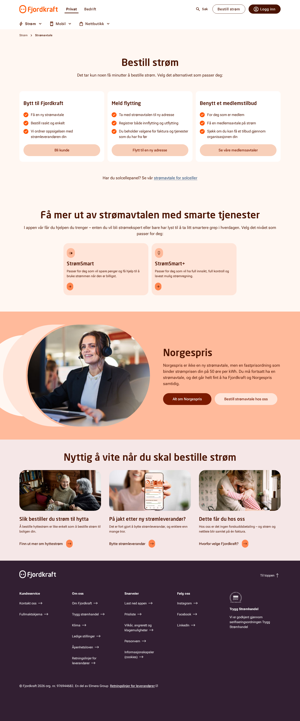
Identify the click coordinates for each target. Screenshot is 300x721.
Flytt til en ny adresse (150, 150)
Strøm (23, 35)
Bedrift (90, 9)
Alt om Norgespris (187, 399)
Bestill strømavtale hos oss (246, 399)
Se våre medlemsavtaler (238, 150)
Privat (71, 9)
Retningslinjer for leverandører (132, 686)
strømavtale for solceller (175, 177)
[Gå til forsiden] (38, 9)
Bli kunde (61, 150)
